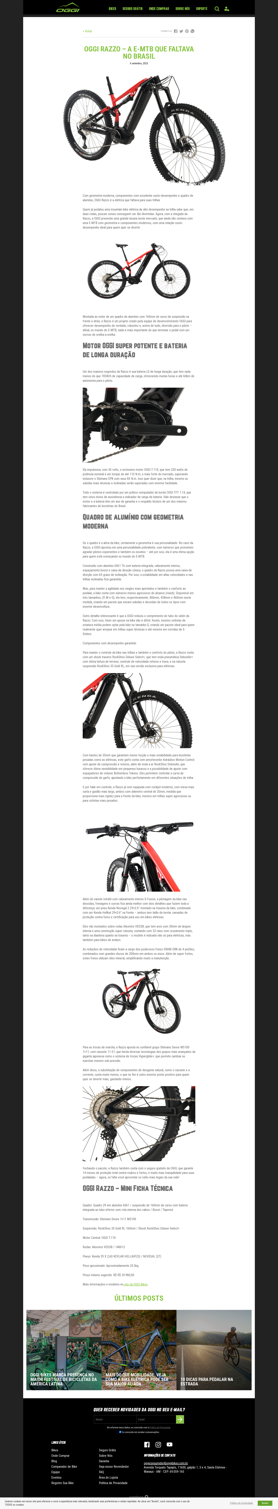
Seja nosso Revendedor (114, 1466)
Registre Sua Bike (62, 1483)
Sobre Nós (183, 9)
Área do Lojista (108, 1477)
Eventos (56, 1477)
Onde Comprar (159, 9)
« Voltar (87, 31)
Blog (54, 1461)
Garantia (104, 1461)
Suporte (201, 9)
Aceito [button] (265, 1503)
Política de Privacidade (113, 1483)
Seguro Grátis (133, 9)
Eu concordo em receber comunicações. (141, 1432)
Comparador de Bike (64, 1466)
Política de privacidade (241, 1503)
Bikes (112, 9)
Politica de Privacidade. (160, 1427)
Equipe (55, 1472)
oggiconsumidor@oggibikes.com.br (166, 1463)
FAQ (101, 1472)
